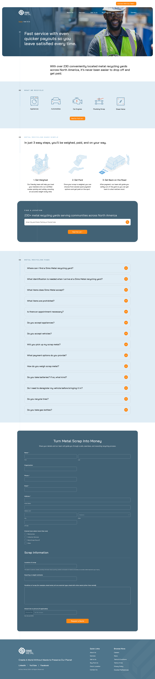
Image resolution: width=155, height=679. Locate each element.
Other (29, 543)
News (116, 656)
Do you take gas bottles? (39, 409)
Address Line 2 (27, 511)
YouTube (33, 665)
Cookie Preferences (121, 670)
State (79, 518)
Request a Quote (77, 621)
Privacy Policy (118, 666)
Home (20, 21)
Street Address (27, 503)
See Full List (77, 232)
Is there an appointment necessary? (45, 311)
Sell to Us (93, 659)
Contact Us (94, 670)
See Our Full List (77, 118)
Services (93, 656)
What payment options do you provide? (47, 355)
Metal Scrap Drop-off (33, 540)
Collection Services (33, 537)
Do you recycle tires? (38, 399)
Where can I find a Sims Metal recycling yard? (50, 268)
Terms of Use (118, 663)
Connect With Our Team (125, 3)
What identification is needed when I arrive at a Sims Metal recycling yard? (65, 279)
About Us (93, 652)
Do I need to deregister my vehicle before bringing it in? (55, 388)
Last (79, 459)
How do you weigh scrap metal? (43, 366)
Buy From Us (94, 663)
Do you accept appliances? (40, 322)
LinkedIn (22, 665)
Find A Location (95, 666)
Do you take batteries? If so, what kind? (47, 377)
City (25, 518)
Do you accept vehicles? (39, 333)
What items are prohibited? (40, 300)
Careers (116, 652)
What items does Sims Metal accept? (45, 290)
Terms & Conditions (120, 659)
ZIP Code (26, 525)
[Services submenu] (85, 12)
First (25, 459)
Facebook (45, 665)
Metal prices (31, 534)
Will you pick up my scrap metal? (44, 344)
